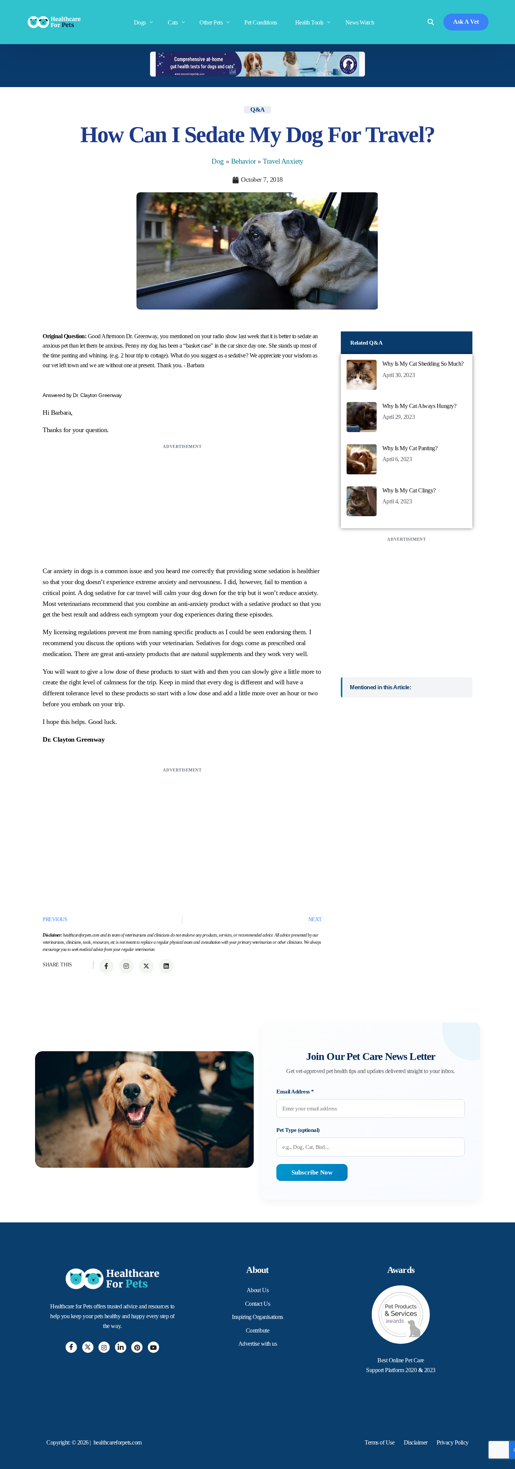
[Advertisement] (182, 504)
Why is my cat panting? (409, 448)
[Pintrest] (137, 1347)
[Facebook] (71, 1347)
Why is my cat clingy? (409, 490)
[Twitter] (87, 1347)
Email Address (295, 1092)
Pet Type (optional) (298, 1130)
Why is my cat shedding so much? (423, 363)
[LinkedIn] (120, 1347)
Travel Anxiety (283, 161)
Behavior (243, 161)
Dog (218, 161)
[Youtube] (153, 1347)
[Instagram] (104, 1347)
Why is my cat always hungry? (419, 406)
